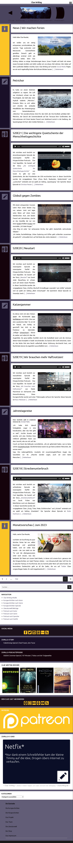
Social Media (61, 67)
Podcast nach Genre (10, 614)
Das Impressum (11, 836)
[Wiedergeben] (15, 146)
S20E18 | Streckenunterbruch (30, 468)
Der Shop (9, 831)
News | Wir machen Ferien (29, 27)
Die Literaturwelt (11, 826)
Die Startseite (10, 803)
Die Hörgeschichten (12, 813)
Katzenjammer (22, 304)
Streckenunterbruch (27, 498)
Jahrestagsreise (22, 410)
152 (17, 579)
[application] (42, 146)
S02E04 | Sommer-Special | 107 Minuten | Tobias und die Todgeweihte (27, 655)
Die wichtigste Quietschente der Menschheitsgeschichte (24, 168)
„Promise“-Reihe (25, 421)
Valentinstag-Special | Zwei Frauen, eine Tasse (19, 643)
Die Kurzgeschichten (12, 808)
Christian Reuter (26, 184)
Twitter (63, 566)
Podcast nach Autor (10, 611)
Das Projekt (9, 817)
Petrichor (18, 80)
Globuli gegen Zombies (27, 195)
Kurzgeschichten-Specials (12, 606)
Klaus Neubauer (20, 400)
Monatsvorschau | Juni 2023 (30, 524)
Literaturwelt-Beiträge (10, 608)
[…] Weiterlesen (57, 69)
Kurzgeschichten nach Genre (13, 603)
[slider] (67, 146)
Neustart (24, 277)
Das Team (9, 822)
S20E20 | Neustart (24, 248)
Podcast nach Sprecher (11, 616)
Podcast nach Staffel (10, 619)
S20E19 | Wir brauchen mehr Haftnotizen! (38, 357)
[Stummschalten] (63, 146)
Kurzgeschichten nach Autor (13, 600)
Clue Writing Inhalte (10, 598)
